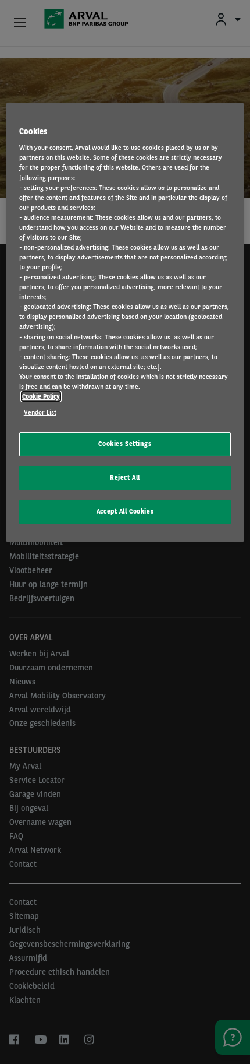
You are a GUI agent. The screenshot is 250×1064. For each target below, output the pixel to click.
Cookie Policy (41, 396)
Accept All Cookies (125, 511)
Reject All (125, 477)
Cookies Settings (124, 444)
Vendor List (40, 412)
